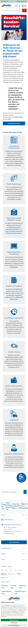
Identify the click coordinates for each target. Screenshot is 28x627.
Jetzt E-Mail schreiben (14, 123)
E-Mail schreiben (8, 519)
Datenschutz (10, 495)
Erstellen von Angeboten (14, 286)
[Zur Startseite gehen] (6, 5)
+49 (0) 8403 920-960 (17, 117)
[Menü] (25, 6)
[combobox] (11, 10)
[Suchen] (24, 10)
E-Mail (9, 119)
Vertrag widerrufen (14, 542)
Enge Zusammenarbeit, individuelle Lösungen (14, 219)
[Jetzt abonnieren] (25, 492)
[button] (24, 515)
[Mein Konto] (19, 5)
